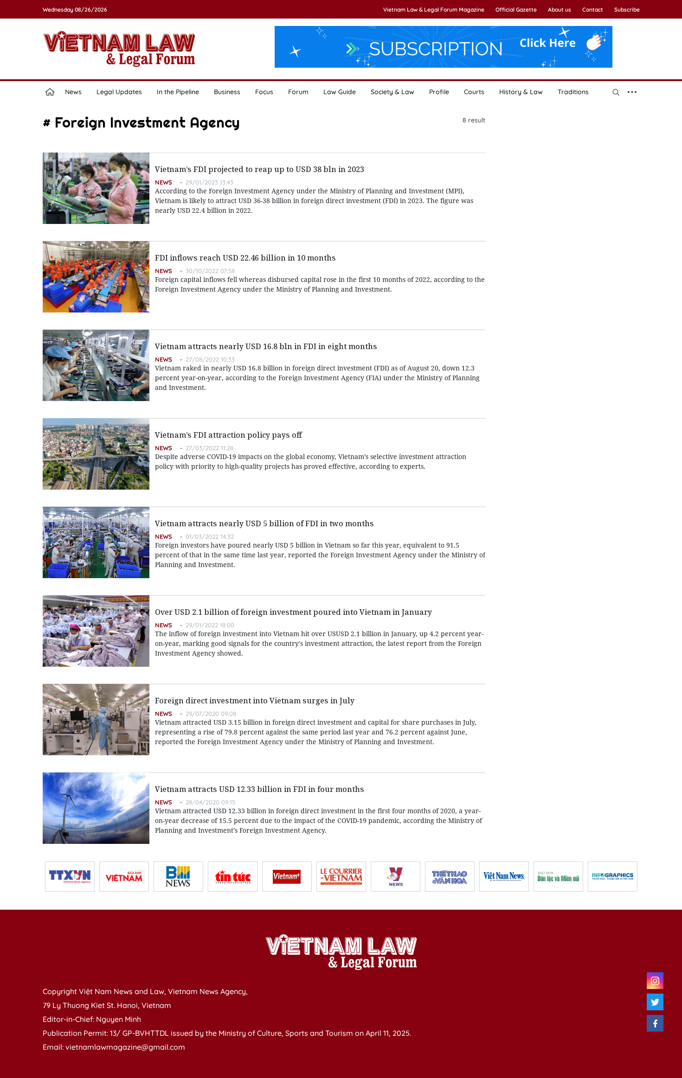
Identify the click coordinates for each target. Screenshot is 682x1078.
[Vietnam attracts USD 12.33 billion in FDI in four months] (96, 808)
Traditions (573, 92)
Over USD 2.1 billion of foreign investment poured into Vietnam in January (293, 612)
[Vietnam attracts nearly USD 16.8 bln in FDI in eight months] (96, 365)
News (73, 92)
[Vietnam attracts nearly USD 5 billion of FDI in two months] (96, 542)
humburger (632, 92)
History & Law (521, 92)
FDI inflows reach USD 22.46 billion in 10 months (245, 258)
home (50, 92)
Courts (474, 92)
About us (559, 9)
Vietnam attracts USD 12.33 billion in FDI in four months (259, 789)
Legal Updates (119, 92)
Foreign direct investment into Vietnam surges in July (254, 700)
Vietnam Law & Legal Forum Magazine (433, 9)
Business (227, 92)
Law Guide (339, 92)
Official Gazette (516, 9)
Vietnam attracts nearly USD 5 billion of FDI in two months (264, 523)
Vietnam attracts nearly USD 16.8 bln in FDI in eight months (266, 346)
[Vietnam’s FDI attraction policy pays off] (96, 454)
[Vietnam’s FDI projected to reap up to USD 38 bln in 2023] (96, 188)
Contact (592, 9)
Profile (439, 92)
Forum (298, 92)
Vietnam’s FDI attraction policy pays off (228, 435)
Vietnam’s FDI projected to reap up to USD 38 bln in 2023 (259, 169)
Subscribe (627, 9)
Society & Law (392, 92)
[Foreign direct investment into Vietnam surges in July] (96, 719)
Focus (264, 92)
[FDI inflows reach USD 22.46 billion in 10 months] (96, 277)
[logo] (341, 951)
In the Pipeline (178, 92)
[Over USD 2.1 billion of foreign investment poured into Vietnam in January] (96, 631)
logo (119, 48)
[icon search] (616, 92)
